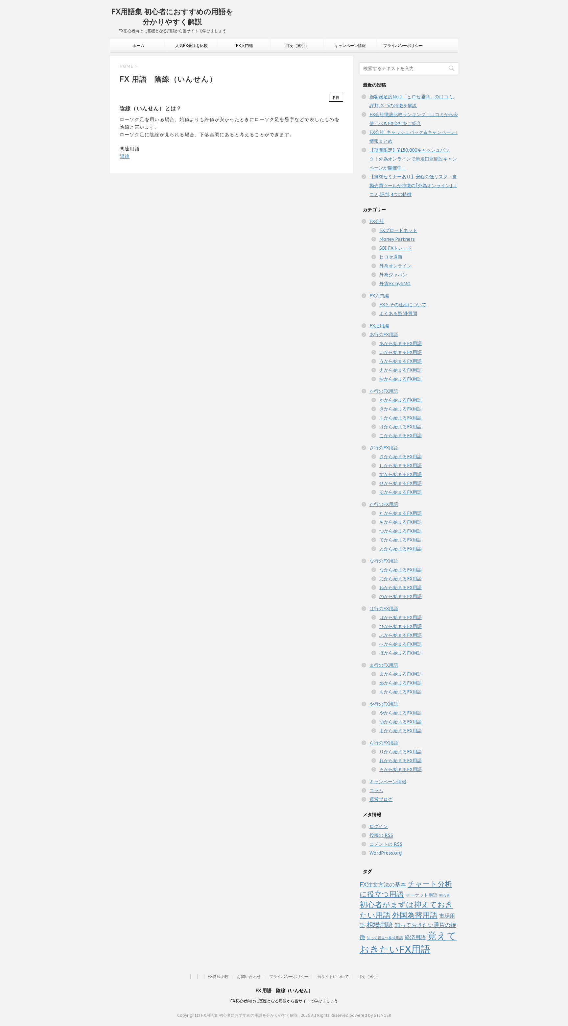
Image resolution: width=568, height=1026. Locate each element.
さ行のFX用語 (383, 448)
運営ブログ (380, 799)
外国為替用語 (415, 915)
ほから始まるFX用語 (400, 653)
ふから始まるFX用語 (400, 635)
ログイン (378, 826)
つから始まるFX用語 (400, 531)
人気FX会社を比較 (191, 45)
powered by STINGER (370, 1015)
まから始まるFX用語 (400, 674)
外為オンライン (395, 266)
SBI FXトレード (395, 248)
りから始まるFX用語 (400, 752)
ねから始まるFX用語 (400, 587)
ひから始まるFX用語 (400, 626)
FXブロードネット (398, 230)
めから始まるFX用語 (400, 683)
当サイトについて (333, 976)
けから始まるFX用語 (400, 427)
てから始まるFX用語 (400, 540)
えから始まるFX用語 (400, 370)
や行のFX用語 (383, 704)
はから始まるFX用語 (400, 617)
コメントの (385, 844)
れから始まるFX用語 (400, 760)
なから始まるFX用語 (400, 570)
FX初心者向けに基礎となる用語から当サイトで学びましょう (284, 1000)
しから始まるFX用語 (400, 465)
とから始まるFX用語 (400, 549)
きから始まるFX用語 (400, 409)
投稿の (381, 835)
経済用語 (415, 937)
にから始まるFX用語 (400, 579)
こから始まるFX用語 (400, 435)
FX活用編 (379, 326)
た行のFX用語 (383, 504)
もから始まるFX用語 (400, 692)
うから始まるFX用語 (400, 361)
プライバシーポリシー (403, 45)
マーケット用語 (421, 895)
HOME (126, 66)
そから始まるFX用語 (400, 492)
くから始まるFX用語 (400, 418)
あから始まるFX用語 (400, 343)
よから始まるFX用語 (400, 731)
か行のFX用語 (383, 391)
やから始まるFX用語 (400, 713)
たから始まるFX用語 (400, 513)
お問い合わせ (249, 976)
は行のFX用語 (383, 609)
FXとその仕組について (402, 305)
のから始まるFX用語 (400, 596)
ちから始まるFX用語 (400, 522)
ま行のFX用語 (383, 665)
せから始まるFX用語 (400, 483)
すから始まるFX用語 (400, 474)
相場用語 (380, 924)
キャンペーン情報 (350, 45)
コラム (376, 790)
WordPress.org (385, 853)
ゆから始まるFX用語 (400, 722)
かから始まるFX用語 (400, 400)
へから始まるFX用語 (400, 644)
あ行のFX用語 (383, 335)
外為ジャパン (393, 275)
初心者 (444, 895)
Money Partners (397, 239)
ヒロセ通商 (390, 257)
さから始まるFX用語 (400, 457)
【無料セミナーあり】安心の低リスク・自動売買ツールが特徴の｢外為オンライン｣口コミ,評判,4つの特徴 (413, 185)
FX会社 (376, 221)
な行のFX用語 (383, 561)
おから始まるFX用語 (400, 379)
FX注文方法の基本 (383, 884)
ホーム (138, 45)
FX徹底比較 (218, 976)
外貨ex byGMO (395, 284)
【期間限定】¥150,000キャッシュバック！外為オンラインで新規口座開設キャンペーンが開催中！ (413, 159)
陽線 (125, 156)
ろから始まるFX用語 (400, 769)
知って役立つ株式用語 (385, 938)
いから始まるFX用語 (400, 352)
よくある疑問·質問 (398, 313)
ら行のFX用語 (383, 743)
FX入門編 (244, 45)
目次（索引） (297, 45)
